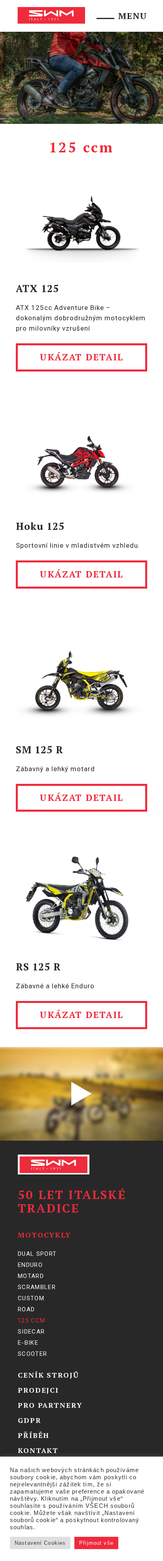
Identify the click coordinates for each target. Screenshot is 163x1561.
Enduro (30, 1264)
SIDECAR (31, 1331)
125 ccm (31, 1320)
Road (26, 1309)
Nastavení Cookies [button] (40, 1543)
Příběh (33, 1435)
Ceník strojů (48, 1374)
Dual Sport (37, 1253)
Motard (31, 1276)
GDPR (30, 1420)
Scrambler (37, 1287)
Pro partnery (50, 1405)
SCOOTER (32, 1353)
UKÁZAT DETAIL (81, 357)
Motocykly (44, 1234)
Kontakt (38, 1450)
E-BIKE (28, 1342)
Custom (31, 1298)
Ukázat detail (81, 797)
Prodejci (38, 1390)
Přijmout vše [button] (96, 1543)
